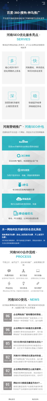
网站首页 (12, 399)
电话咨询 (35, 399)
